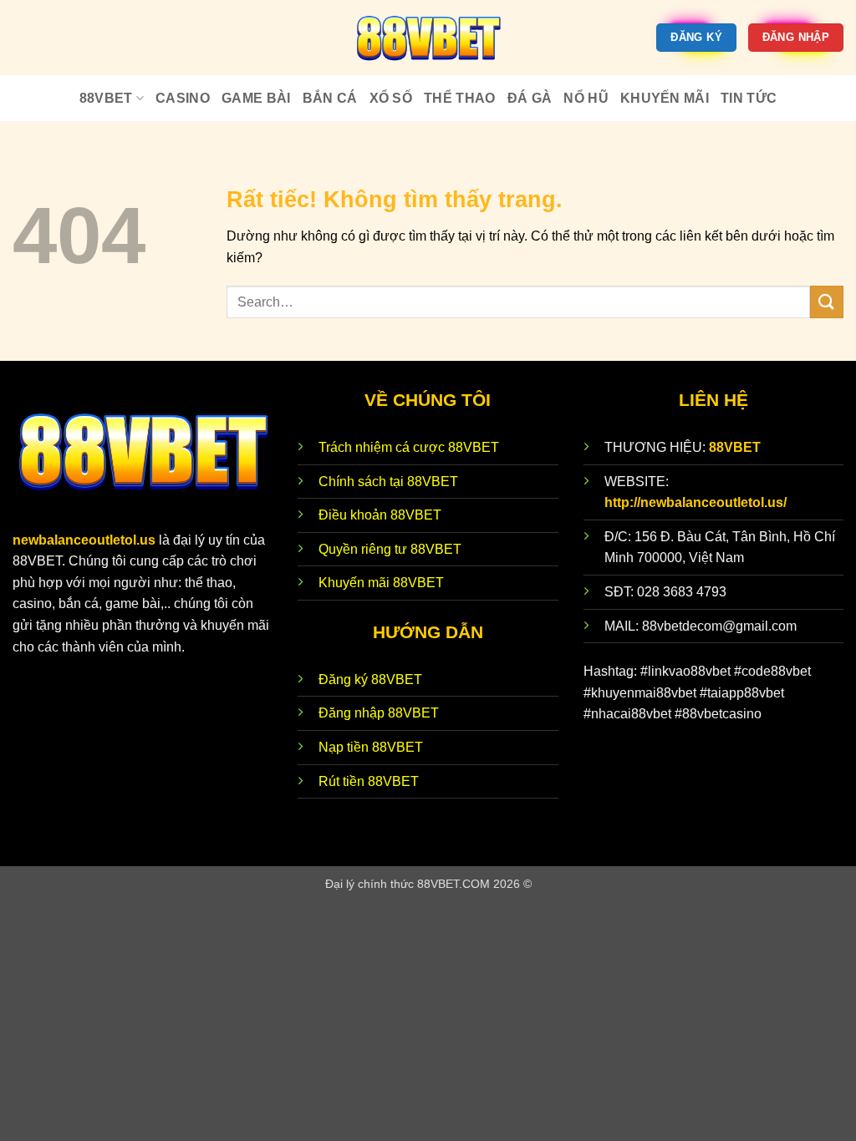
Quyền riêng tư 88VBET (389, 549)
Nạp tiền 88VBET (370, 747)
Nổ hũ (586, 98)
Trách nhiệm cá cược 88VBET (408, 447)
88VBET (106, 98)
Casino (182, 98)
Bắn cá (330, 98)
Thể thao (460, 98)
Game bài (256, 98)
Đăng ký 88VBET (370, 679)
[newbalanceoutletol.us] (428, 37)
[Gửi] (826, 302)
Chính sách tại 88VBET (388, 481)
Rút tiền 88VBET (368, 781)
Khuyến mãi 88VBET (381, 583)
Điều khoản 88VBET (379, 515)
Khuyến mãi (664, 98)
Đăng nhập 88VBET (378, 713)
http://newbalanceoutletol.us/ (695, 502)
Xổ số (391, 98)
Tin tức (749, 98)
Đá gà (530, 98)
